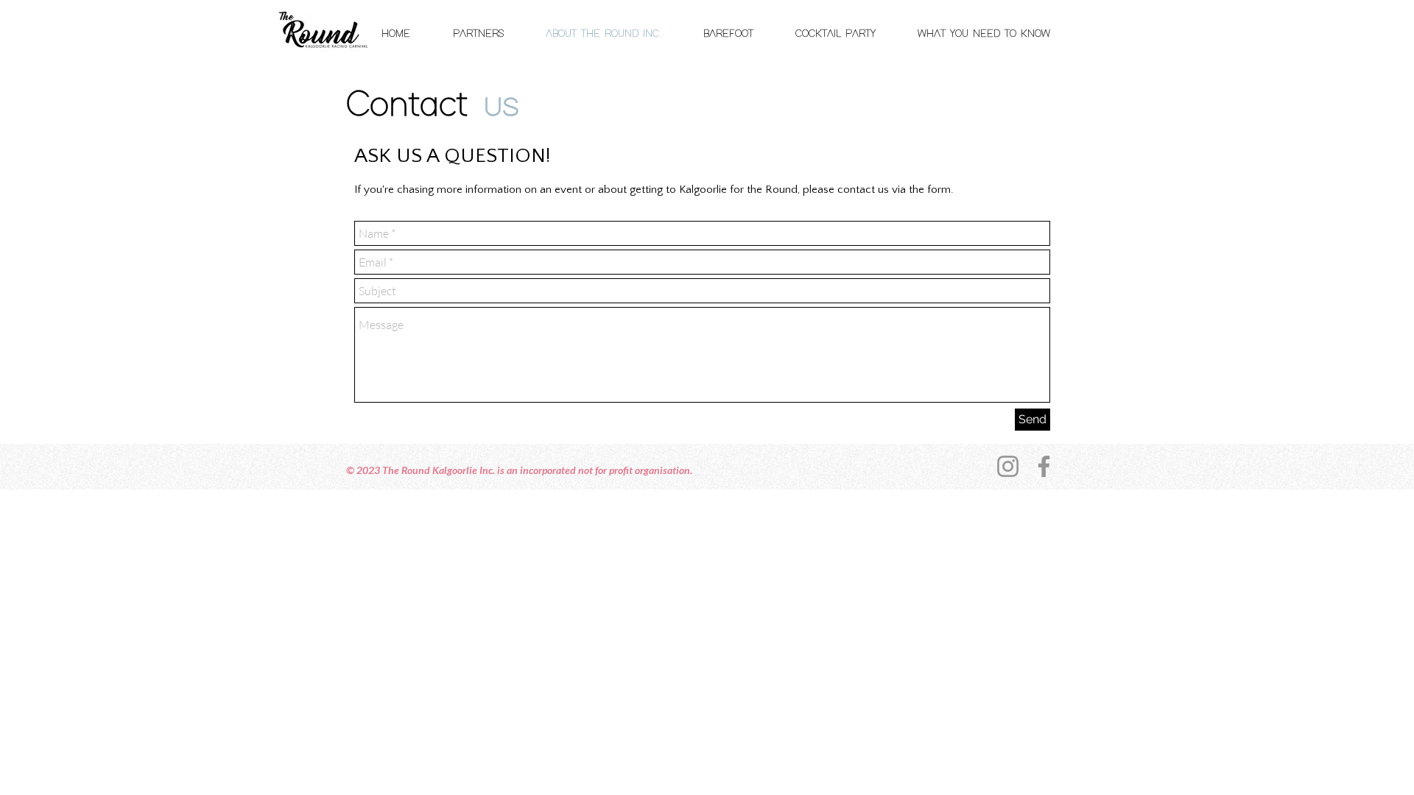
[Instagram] (1007, 466)
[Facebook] (1044, 466)
